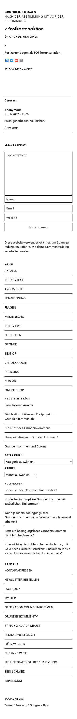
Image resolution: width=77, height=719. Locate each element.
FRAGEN (10, 307)
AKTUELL (11, 270)
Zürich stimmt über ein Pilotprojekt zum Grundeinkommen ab (31, 416)
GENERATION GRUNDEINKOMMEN (29, 607)
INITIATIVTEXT (14, 280)
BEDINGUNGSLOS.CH (20, 635)
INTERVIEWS (13, 326)
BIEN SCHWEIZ (14, 671)
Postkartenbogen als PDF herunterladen (32, 52)
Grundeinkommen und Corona (25, 446)
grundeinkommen (20, 12)
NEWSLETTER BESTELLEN (22, 579)
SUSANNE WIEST (16, 653)
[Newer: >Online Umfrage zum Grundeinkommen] (6, 78)
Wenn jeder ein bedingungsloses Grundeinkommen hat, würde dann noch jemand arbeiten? (38, 517)
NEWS (28, 69)
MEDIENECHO (14, 316)
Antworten (12, 127)
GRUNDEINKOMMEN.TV (21, 616)
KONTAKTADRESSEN (18, 570)
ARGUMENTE (14, 289)
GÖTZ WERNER (15, 644)
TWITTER (10, 598)
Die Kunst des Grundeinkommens (27, 428)
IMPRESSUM (13, 680)
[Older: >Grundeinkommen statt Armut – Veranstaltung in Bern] (12, 78)
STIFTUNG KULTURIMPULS (22, 625)
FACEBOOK (12, 589)
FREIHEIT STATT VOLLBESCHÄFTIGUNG (31, 662)
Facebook (21, 705)
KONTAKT (11, 381)
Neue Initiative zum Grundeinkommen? (31, 437)
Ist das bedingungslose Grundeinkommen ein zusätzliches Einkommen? (36, 501)
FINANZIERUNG (15, 298)
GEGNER (11, 344)
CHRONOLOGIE (16, 362)
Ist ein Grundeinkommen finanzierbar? (31, 490)
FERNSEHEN (13, 335)
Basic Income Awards (19, 405)
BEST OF (10, 353)
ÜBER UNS (12, 372)
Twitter (9, 705)
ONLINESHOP (14, 390)
